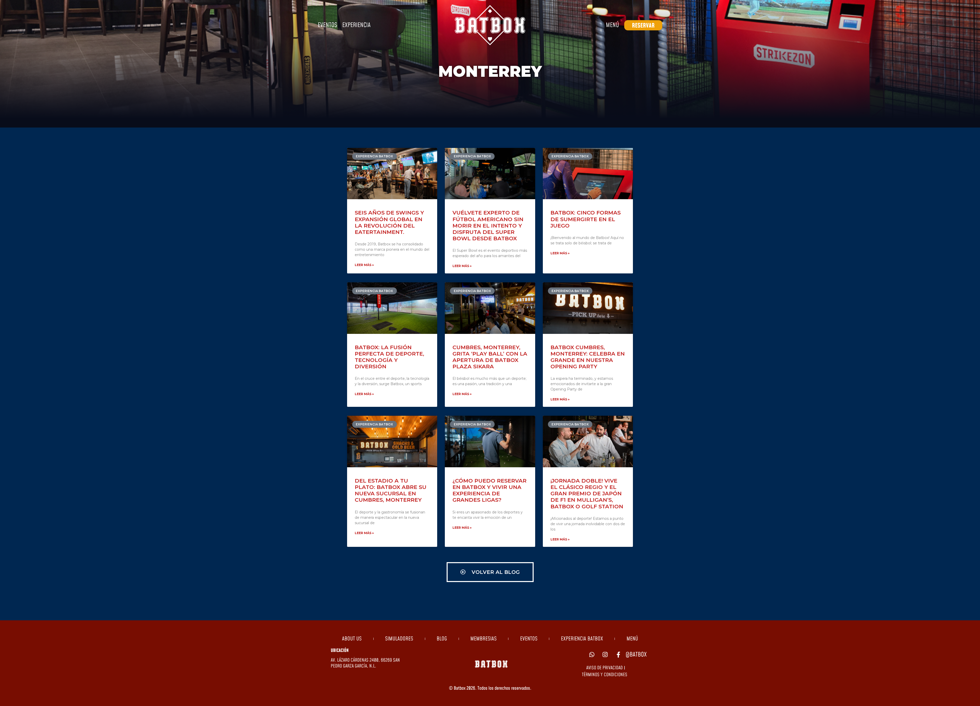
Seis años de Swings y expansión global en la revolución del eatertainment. (389, 222)
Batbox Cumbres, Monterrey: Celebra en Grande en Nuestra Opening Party (587, 357)
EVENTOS (528, 639)
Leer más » (364, 265)
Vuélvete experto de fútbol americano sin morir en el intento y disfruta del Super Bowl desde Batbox (487, 225)
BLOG (442, 639)
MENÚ (632, 639)
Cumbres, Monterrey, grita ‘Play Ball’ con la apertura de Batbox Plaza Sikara (489, 357)
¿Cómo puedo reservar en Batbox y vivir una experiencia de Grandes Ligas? (489, 490)
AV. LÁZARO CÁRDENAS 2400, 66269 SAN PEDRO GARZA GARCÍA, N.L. (365, 663)
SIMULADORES (399, 639)
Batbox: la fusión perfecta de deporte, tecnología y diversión (389, 357)
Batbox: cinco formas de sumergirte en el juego (585, 219)
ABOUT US (352, 639)
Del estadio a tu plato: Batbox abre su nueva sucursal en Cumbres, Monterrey (390, 490)
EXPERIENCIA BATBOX (582, 639)
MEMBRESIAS (483, 639)
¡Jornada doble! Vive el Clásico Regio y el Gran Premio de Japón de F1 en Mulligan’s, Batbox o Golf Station (586, 493)
